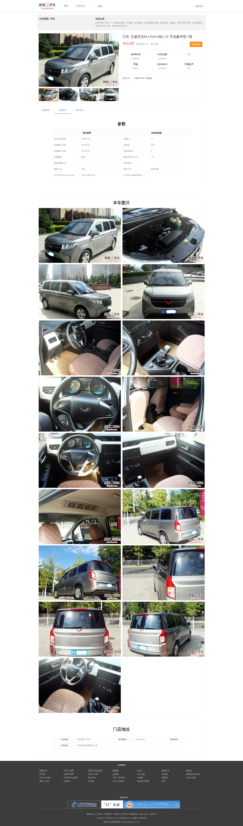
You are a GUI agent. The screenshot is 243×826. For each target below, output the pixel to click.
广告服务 (116, 814)
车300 (139, 771)
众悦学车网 (69, 774)
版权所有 (143, 818)
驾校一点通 (44, 781)
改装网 (116, 774)
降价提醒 (154, 44)
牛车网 (42, 774)
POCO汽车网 (118, 781)
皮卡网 (91, 781)
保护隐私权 (133, 814)
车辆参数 (46, 110)
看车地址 (80, 110)
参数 (121, 123)
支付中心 (99, 814)
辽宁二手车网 (118, 778)
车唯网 (164, 778)
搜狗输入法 (91, 814)
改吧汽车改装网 (95, 771)
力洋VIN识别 (45, 778)
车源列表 (80, 6)
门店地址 (121, 729)
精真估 (189, 771)
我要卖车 (165, 771)
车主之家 (141, 774)
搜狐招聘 (108, 814)
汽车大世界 (191, 778)
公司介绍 (153, 814)
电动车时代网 (143, 781)
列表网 (67, 781)
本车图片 (121, 202)
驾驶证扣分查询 (193, 774)
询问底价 (196, 44)
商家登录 (199, 6)
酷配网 (116, 771)
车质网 (140, 778)
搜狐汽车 (43, 771)
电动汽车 (92, 778)
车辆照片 (63, 110)
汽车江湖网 (69, 771)
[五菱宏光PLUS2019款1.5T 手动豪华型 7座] (79, 60)
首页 (66, 6)
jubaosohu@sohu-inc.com (131, 822)
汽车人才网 (93, 774)
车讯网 (164, 774)
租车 (164, 781)
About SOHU (143, 814)
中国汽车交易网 (70, 778)
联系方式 (124, 814)
